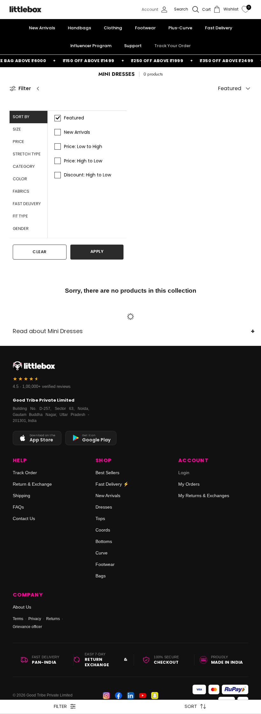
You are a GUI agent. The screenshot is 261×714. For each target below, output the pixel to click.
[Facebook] (118, 695)
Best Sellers (107, 472)
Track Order (25, 472)
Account (193, 460)
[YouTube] (142, 695)
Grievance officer (27, 627)
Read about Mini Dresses (48, 331)
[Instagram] (106, 695)
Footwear (105, 564)
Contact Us (24, 518)
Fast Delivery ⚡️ (112, 484)
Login (183, 472)
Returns (53, 619)
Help (20, 460)
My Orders (189, 484)
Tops (100, 518)
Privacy (34, 619)
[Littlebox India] (25, 9)
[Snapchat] (154, 695)
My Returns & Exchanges (203, 495)
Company (28, 594)
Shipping (21, 495)
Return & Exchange (32, 484)
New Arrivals (107, 495)
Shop (103, 460)
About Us (22, 607)
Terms (18, 619)
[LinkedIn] (130, 695)
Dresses (103, 507)
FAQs (18, 507)
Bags (100, 575)
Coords (102, 529)
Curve (101, 552)
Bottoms (103, 541)
